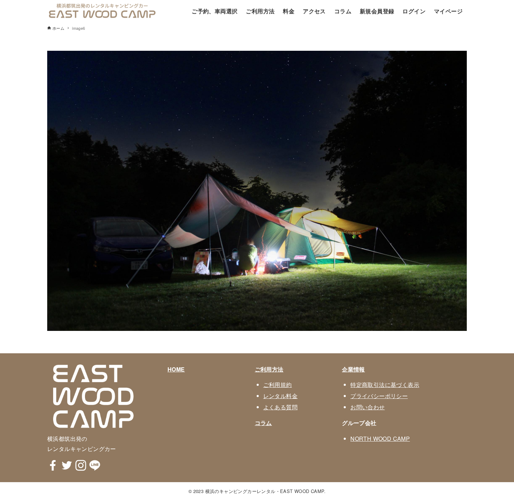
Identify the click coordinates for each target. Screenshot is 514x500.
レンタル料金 (280, 396)
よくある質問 (280, 407)
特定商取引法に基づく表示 (384, 385)
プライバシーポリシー (379, 396)
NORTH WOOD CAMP (380, 439)
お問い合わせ (367, 407)
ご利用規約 (277, 385)
